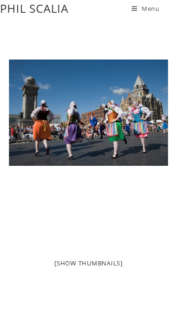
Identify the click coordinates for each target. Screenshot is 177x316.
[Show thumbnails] (88, 263)
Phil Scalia (34, 8)
